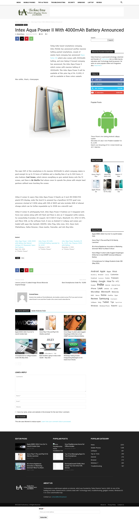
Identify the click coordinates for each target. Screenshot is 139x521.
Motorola (115, 292)
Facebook (101, 278)
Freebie (107, 278)
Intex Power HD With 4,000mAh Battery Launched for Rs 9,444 (49, 243)
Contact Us (121, 505)
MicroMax (95, 292)
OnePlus (110, 295)
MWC (92, 295)
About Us (103, 505)
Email (41, 509)
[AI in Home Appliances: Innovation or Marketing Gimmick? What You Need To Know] (20, 466)
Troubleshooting (58, 2)
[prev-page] (16, 364)
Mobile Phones (29, 2)
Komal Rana (20, 34)
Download (94, 278)
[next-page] (19, 364)
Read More (98, 65)
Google (102, 281)
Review (99, 2)
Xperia (120, 306)
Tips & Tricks (43, 2)
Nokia (103, 295)
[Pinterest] (27, 39)
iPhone (93, 288)
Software (93, 302)
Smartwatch (114, 299)
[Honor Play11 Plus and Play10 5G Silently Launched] (50, 322)
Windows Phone (105, 306)
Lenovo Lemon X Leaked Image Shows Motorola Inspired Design (31, 284)
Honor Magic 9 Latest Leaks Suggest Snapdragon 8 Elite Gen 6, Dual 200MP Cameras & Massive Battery (75, 334)
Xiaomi (114, 306)
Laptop (91, 2)
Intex (22, 258)
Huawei (93, 285)
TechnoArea (105, 59)
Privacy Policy (112, 505)
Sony (99, 302)
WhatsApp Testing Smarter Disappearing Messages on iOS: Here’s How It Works (73, 357)
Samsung (104, 298)
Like (121, 80)
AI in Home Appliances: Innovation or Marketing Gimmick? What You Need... (35, 466)
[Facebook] (17, 39)
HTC (117, 281)
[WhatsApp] (31, 39)
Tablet (106, 302)
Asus (114, 271)
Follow (120, 84)
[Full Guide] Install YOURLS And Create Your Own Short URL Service (74, 466)
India (100, 284)
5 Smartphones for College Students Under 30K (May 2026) (107, 262)
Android (95, 271)
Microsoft (105, 292)
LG (111, 289)
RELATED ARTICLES (22, 311)
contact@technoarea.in (59, 497)
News (19, 2)
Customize (114, 274)
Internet (107, 285)
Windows (81, 2)
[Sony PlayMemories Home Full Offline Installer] (58, 447)
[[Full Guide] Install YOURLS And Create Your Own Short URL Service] (58, 466)
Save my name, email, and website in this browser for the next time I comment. (43, 412)
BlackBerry (94, 274)
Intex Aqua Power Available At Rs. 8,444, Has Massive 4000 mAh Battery (72, 243)
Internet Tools (116, 285)
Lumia (116, 288)
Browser (100, 275)
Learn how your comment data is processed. (56, 421)
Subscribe (119, 92)
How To (110, 281)
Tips (112, 302)
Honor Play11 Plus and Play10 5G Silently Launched (105, 241)
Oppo (116, 295)
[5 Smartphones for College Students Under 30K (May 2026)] (26, 346)
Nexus (97, 295)
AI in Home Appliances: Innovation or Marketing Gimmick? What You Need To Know (107, 247)
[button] (121, 3)
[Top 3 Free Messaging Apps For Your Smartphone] (58, 456)
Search (93, 38)
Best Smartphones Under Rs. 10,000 (74, 283)
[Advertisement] (87, 11)
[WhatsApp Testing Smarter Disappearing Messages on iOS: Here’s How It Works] (75, 346)
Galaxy (94, 281)
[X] (22, 39)
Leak (100, 288)
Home (17, 22)
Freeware (114, 278)
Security (71, 2)
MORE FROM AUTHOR (39, 311)
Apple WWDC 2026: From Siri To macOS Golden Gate (107, 235)
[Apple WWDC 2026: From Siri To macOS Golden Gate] (26, 322)
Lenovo (106, 289)
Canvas (107, 274)
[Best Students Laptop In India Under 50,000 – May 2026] (50, 346)
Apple (102, 271)
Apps (109, 271)
